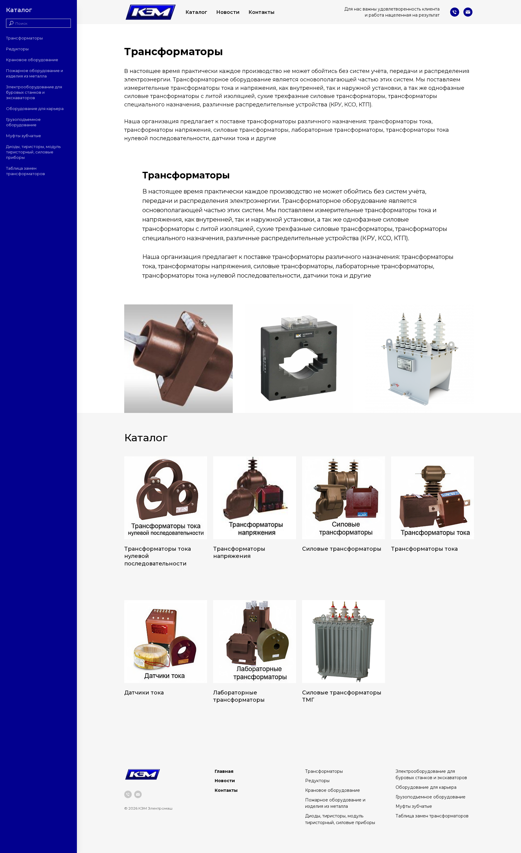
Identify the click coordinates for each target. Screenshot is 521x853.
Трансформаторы (24, 38)
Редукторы (17, 48)
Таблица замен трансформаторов (432, 816)
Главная (224, 771)
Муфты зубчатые (23, 135)
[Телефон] (454, 12)
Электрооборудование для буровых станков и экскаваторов (34, 92)
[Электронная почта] (467, 12)
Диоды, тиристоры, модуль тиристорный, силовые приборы (33, 152)
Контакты (261, 12)
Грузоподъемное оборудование (431, 797)
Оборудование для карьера (35, 108)
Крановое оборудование (32, 59)
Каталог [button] (196, 12)
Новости (227, 12)
